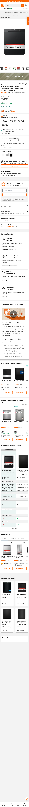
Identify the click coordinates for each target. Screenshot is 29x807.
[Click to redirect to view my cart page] (26, 5)
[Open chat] (28, 21)
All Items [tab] (4, 538)
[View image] (1, 68)
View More (14, 528)
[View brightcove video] (23, 68)
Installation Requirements (9, 249)
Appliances (7, 12)
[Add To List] (20, 84)
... (1, 12)
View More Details (7, 147)
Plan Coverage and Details (9, 265)
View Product (5, 603)
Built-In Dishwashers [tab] (17, 538)
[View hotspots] (18, 68)
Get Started (14, 166)
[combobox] (13, 5)
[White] (2, 154)
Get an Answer (14, 194)
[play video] (13, 314)
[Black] (11, 155)
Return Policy (6, 280)
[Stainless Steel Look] (7, 154)
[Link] (7, 423)
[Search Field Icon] (22, 5)
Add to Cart (7, 392)
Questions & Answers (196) (18, 92)
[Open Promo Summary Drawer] (2, 130)
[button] (14, 206)
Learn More (5, 296)
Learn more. (11, 131)
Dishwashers (14, 12)
